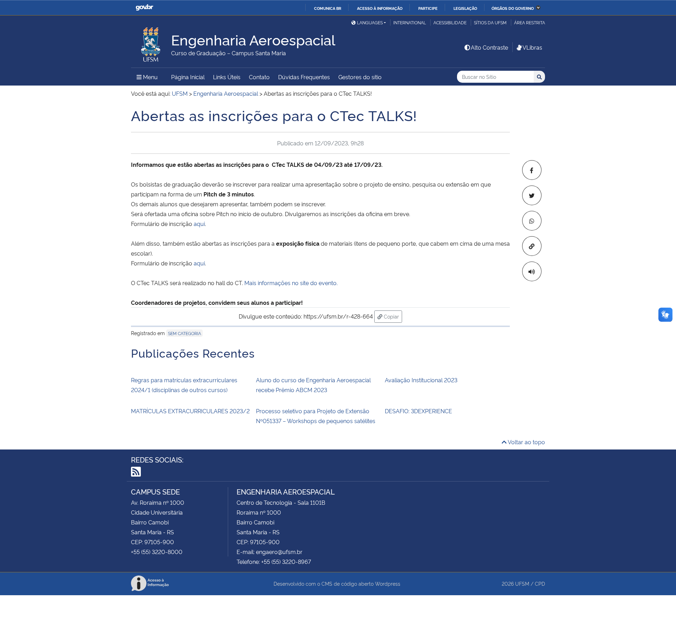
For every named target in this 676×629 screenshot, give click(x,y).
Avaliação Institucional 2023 (421, 380)
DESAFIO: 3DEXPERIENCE (418, 411)
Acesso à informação (379, 8)
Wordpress (387, 583)
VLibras (532, 47)
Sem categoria (184, 333)
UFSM (522, 583)
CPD (540, 583)
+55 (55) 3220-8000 (156, 551)
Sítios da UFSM (490, 22)
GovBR (144, 7)
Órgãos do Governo (513, 8)
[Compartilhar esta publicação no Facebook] (532, 170)
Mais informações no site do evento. (291, 283)
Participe (428, 8)
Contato (259, 77)
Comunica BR (327, 8)
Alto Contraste (489, 47)
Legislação (465, 8)
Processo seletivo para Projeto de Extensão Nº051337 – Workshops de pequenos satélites (315, 415)
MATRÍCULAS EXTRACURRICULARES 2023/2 (190, 411)
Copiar (392, 316)
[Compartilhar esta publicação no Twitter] (532, 195)
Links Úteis (226, 77)
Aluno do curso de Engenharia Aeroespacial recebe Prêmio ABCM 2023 (313, 385)
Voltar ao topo (526, 442)
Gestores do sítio (360, 77)
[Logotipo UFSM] (151, 42)
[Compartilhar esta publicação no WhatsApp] (532, 221)
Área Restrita (529, 22)
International (409, 22)
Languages (370, 22)
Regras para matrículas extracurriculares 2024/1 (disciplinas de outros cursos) (184, 385)
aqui (199, 223)
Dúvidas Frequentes (304, 77)
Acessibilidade (450, 22)
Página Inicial (188, 77)
